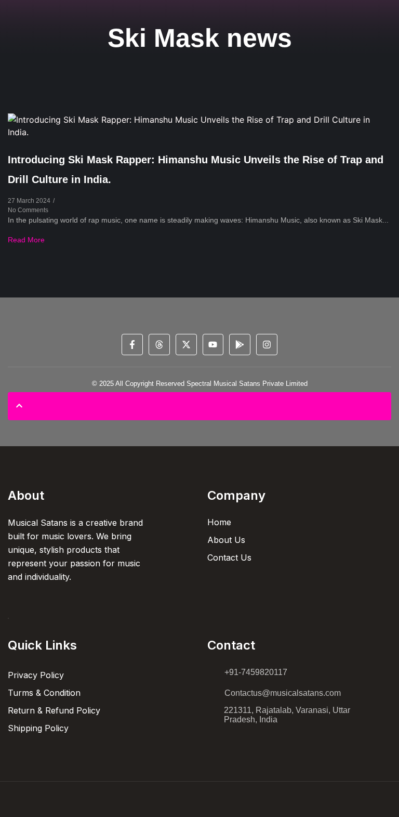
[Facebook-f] (132, 344)
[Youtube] (213, 344)
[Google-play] (239, 344)
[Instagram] (266, 344)
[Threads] (159, 344)
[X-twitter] (186, 344)
